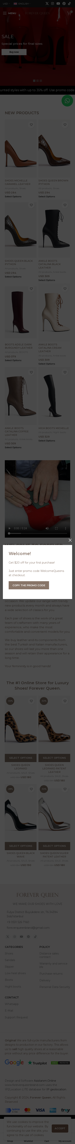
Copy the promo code (28, 585)
